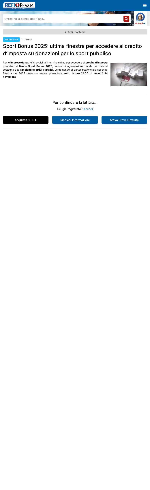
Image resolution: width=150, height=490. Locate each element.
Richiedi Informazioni (75, 120)
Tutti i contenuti (77, 32)
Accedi (88, 109)
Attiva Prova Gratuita (124, 120)
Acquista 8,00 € (26, 120)
